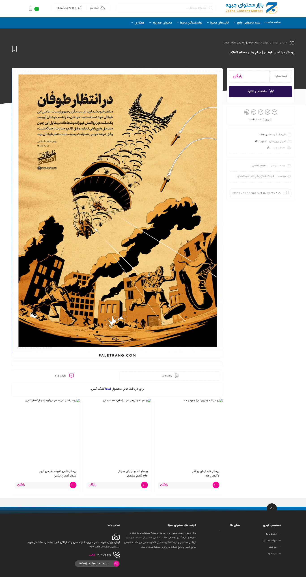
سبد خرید (272, 553)
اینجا (108, 389)
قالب (284, 43)
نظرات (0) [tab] (61, 376)
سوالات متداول (269, 541)
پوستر (275, 43)
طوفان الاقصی (259, 166)
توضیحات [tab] (167, 376)
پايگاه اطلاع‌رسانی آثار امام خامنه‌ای (254, 176)
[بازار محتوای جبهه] (250, 7)
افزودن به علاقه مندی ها (14, 48)
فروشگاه (273, 547)
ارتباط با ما (271, 534)
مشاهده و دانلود (257, 91)
